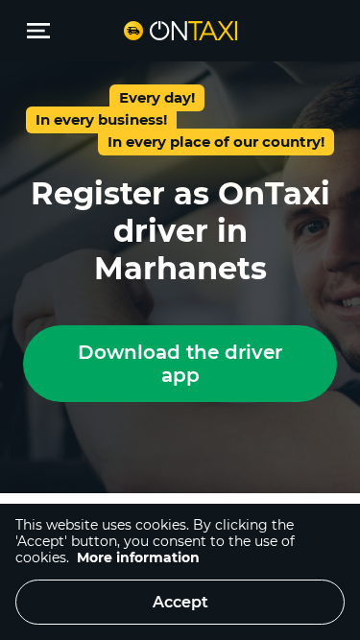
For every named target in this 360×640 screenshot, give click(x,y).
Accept (180, 602)
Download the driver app (180, 364)
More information (138, 557)
